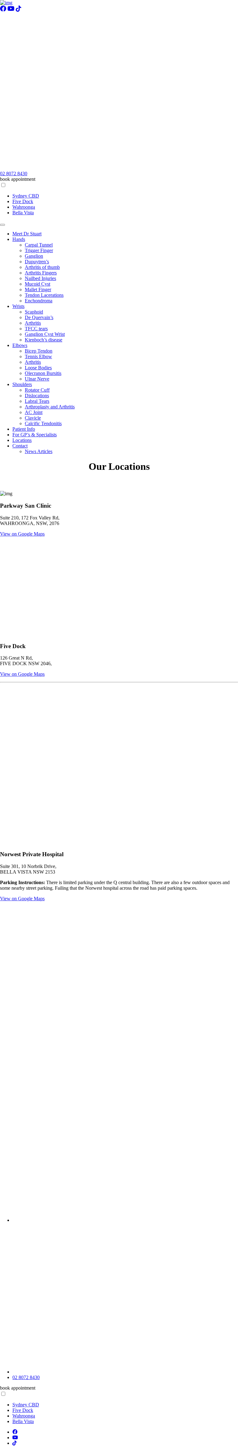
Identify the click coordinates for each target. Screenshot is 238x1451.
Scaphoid (34, 311)
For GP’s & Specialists (34, 434)
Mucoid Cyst (37, 284)
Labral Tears (37, 401)
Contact (20, 445)
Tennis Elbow (38, 356)
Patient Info (23, 429)
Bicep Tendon (38, 351)
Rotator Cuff (37, 390)
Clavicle (33, 418)
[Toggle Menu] (2, 225)
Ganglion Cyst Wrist (45, 334)
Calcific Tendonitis (43, 423)
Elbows (19, 345)
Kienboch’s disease (43, 339)
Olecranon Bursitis (43, 373)
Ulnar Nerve (37, 378)
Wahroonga (23, 207)
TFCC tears (36, 328)
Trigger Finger (39, 250)
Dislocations (37, 395)
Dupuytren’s (37, 261)
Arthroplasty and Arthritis (50, 406)
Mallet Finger (38, 289)
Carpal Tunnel (39, 244)
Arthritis (33, 323)
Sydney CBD (25, 195)
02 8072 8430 (13, 173)
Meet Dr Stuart (27, 233)
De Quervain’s (39, 317)
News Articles (38, 451)
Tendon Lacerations (44, 295)
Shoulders (22, 384)
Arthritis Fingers (41, 272)
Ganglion (34, 256)
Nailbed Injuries (40, 278)
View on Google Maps (22, 533)
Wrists (18, 306)
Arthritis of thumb (42, 267)
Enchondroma (38, 300)
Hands (18, 239)
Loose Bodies (38, 367)
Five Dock (22, 201)
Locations (22, 440)
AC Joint (33, 412)
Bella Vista (23, 212)
